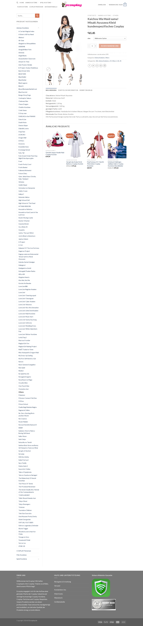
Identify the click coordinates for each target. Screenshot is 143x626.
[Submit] (37, 16)
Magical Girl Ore (24, 343)
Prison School (23, 404)
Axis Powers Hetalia (25, 65)
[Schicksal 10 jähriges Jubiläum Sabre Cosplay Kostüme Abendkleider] (117, 144)
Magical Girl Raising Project (28, 346)
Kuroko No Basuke (25, 283)
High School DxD (24, 200)
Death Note (22, 122)
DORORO (22, 135)
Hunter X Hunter (24, 221)
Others (21, 392)
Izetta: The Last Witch (26, 233)
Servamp (21, 454)
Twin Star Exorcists (25, 513)
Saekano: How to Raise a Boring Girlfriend (27, 432)
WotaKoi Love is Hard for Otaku (27, 533)
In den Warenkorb (110, 46)
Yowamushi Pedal (24, 540)
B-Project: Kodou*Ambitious (28, 68)
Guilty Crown (23, 191)
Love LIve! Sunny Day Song (28, 320)
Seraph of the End (25, 451)
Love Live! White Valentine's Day (28, 330)
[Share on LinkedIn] (104, 65)
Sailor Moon (23, 436)
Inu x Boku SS (23, 227)
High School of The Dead (27, 203)
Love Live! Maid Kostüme (27, 314)
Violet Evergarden (25, 519)
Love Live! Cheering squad (27, 295)
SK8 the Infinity (24, 457)
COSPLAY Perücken (24, 551)
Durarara (22, 144)
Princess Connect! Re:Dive (28, 398)
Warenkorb (58, 598)
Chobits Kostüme (24, 107)
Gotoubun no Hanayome (27, 188)
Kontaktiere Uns (60, 590)
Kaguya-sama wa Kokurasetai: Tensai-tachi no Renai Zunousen (29, 256)
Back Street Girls (24, 71)
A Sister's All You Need (26, 34)
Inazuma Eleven (24, 224)
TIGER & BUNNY (24, 495)
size (89, 38)
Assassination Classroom (27, 59)
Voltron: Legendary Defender (28, 525)
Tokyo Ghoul (23, 501)
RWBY (21, 428)
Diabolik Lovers (24, 128)
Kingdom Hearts (24, 277)
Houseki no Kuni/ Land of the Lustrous (28, 213)
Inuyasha (21, 230)
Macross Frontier (24, 340)
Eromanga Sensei (24, 150)
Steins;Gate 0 (23, 466)
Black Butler (22, 80)
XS (120, 61)
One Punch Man (24, 386)
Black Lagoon (23, 83)
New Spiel (22, 368)
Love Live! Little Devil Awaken (28, 311)
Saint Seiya (22, 439)
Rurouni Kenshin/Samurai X (28, 425)
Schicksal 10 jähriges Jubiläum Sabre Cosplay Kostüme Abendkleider (115, 164)
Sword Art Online (24, 469)
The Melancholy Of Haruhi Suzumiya (27, 479)
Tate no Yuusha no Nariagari (28, 475)
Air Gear (21, 40)
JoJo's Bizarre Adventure (27, 236)
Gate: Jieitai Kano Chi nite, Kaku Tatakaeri (27, 178)
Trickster (22, 507)
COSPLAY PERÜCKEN (36, 7)
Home (22, 2)
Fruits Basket (23, 167)
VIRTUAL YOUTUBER (26, 522)
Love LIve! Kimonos (25, 304)
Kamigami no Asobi (25, 268)
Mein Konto (58, 594)
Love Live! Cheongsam (26, 298)
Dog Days (22, 132)
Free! (20, 161)
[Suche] (17, 3)
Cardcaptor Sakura (25, 98)
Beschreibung (51, 90)
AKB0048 (22, 46)
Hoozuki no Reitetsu (25, 209)
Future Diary (23, 173)
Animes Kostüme (23, 28)
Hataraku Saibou (24, 197)
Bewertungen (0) (86, 90)
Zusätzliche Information (68, 90)
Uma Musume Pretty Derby (28, 516)
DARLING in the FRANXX (27, 116)
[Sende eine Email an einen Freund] (97, 65)
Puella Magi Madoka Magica (28, 407)
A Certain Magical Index (26, 31)
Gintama (21, 182)
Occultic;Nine (23, 383)
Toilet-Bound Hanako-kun (27, 498)
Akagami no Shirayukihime (27, 43)
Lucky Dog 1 (23, 337)
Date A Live (22, 119)
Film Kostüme (21, 555)
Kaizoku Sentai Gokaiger (27, 262)
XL (118, 61)
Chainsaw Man (23, 101)
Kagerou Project (24, 251)
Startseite (92, 15)
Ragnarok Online (24, 410)
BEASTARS (22, 74)
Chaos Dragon (23, 104)
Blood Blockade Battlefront (28, 89)
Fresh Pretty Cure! (25, 164)
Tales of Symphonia (25, 472)
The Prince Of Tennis (26, 484)
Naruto (21, 362)
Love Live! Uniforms (25, 323)
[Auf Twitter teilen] (93, 65)
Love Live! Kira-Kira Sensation (29, 308)
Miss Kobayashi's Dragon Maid (29, 352)
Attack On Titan (24, 62)
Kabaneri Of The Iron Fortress (29, 248)
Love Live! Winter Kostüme (28, 334)
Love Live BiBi (23, 286)
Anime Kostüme (31, 2)
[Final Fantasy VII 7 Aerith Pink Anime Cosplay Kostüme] (96, 144)
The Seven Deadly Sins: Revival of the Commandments (29, 491)
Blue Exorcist (23, 92)
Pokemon (22, 395)
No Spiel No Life (24, 374)
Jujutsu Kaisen (23, 239)
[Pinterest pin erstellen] (101, 65)
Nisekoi (21, 371)
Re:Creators (23, 419)
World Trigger (23, 529)
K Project (22, 242)
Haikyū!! (21, 194)
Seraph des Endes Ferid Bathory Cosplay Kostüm (74, 163)
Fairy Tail (21, 153)
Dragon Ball (22, 138)
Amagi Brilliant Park (25, 49)
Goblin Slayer (23, 185)
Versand (57, 586)
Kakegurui (22, 265)
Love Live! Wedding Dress (27, 326)
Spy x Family (22, 463)
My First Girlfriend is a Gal (27, 359)
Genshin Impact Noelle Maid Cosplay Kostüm (55, 153)
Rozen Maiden (23, 422)
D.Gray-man (23, 113)
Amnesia (21, 53)
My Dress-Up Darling (26, 355)
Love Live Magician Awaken (27, 289)
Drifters (21, 141)
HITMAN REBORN (25, 206)
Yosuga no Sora (24, 537)
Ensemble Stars (24, 147)
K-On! (21, 245)
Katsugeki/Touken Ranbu (27, 271)
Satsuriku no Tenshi (25, 442)
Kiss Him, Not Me (24, 280)
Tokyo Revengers (24, 504)
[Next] (81, 43)
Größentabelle (51, 7)
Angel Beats (23, 56)
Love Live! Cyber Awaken (27, 301)
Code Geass (23, 110)
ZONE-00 (22, 546)
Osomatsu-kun (24, 389)
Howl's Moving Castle (26, 218)
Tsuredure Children (25, 510)
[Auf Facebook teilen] (89, 65)
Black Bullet (22, 77)
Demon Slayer (23, 125)
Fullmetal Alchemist (25, 170)
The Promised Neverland (27, 487)
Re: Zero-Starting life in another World (26, 414)
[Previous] (49, 43)
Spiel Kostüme (45, 2)
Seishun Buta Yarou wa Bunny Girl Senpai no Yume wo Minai (28, 447)
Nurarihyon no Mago (25, 380)
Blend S (21, 86)
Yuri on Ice (22, 543)
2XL (97, 61)
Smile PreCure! (24, 460)
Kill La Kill (22, 274)
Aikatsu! (21, 37)
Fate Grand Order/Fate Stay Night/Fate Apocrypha (28, 157)
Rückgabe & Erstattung (62, 582)
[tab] (51, 90)
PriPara (21, 401)
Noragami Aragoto (25, 377)
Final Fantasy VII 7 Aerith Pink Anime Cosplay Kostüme (95, 164)
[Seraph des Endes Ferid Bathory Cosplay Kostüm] (75, 144)
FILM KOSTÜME (22, 7)
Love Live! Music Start (26, 317)
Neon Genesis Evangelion (27, 365)
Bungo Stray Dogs (25, 95)
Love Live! (22, 292)
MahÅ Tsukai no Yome (26, 349)
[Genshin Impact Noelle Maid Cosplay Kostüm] (55, 139)
